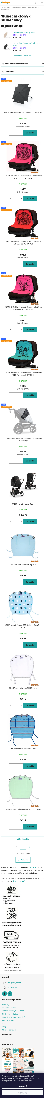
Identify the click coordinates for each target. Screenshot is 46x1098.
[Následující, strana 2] (23, 847)
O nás (4, 1023)
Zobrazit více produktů (22, 56)
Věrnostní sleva (8, 1020)
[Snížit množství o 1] (10, 132)
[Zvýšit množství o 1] (21, 132)
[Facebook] (4, 993)
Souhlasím (22, 1093)
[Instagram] (9, 993)
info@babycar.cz (14, 983)
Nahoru (24, 860)
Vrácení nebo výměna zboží (13, 1011)
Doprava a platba (9, 1007)
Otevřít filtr (9, 71)
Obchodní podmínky (10, 1014)
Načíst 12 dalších (23, 839)
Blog (4, 1027)
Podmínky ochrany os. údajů (13, 1017)
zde (30, 1081)
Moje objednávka (9, 1030)
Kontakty (5, 1004)
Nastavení (22, 1086)
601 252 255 (12, 987)
